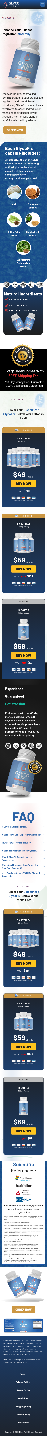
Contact (23, 1374)
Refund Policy (23, 1414)
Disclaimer (23, 1398)
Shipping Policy (23, 1406)
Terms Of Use (23, 1390)
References (23, 1422)
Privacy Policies (23, 1382)
